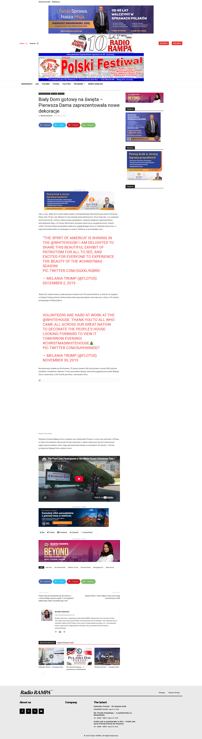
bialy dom (49, 567)
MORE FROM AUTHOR (65, 643)
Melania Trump (73, 567)
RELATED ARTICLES (47, 643)
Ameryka (63, 90)
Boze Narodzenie (60, 567)
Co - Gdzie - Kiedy (100, 718)
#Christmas (90, 261)
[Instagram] (28, 711)
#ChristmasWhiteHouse (66, 343)
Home (41, 90)
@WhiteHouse (64, 242)
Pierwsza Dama (86, 567)
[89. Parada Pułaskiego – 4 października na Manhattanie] (79, 656)
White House (110, 567)
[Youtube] (41, 711)
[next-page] (43, 674)
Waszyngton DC (98, 567)
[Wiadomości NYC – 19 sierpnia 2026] (107, 656)
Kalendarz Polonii (101, 709)
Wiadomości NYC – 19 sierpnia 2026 (106, 667)
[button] (35, 43)
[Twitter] (65, 632)
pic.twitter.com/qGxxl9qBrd (71, 270)
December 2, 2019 (59, 283)
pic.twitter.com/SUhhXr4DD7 (71, 348)
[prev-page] (40, 674)
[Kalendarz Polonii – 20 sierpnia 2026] (51, 656)
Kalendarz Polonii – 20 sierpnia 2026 (51, 667)
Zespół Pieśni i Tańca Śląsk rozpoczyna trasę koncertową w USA (102, 597)
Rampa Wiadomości (51, 90)
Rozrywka (61, 93)
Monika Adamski (46, 116)
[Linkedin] (61, 632)
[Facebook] (57, 632)
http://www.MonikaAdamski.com (65, 615)
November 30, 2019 (60, 360)
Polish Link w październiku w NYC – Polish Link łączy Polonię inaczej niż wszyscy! (114, 723)
